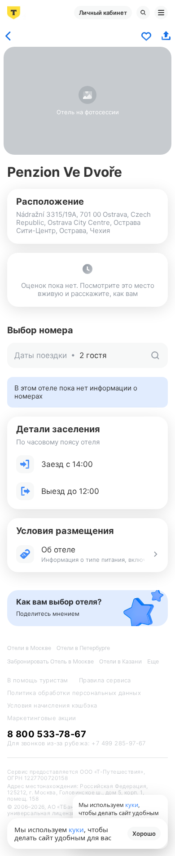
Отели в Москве (29, 648)
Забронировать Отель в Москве (50, 661)
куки (76, 829)
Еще (153, 661)
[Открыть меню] (161, 12)
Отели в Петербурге (83, 648)
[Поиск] (143, 12)
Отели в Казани (120, 661)
